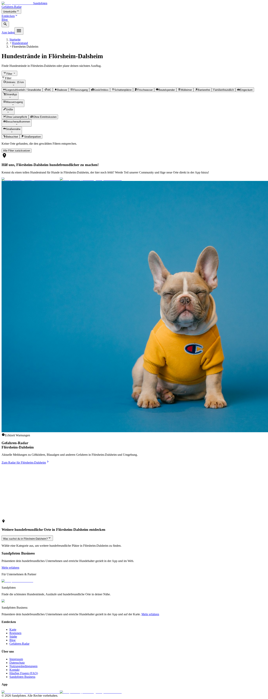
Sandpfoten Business (22, 676)
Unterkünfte (9, 11)
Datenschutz (17, 662)
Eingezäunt (246, 89)
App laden (8, 32)
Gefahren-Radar (12, 6)
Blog (5, 19)
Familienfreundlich (223, 89)
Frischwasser (145, 89)
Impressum (16, 659)
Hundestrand (20, 43)
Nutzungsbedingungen (23, 666)
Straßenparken (32, 136)
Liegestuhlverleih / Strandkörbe (23, 89)
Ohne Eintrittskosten (45, 117)
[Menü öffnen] (19, 31)
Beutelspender (167, 89)
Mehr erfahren (10, 567)
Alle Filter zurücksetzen (16, 150)
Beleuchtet (12, 136)
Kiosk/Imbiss (101, 89)
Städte (13, 636)
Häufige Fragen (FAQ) (23, 673)
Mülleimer (186, 89)
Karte (12, 629)
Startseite (15, 39)
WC (49, 89)
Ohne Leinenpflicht (16, 117)
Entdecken (8, 16)
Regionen (15, 633)
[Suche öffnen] (5, 24)
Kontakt (14, 669)
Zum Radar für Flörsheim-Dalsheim (24, 462)
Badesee (62, 89)
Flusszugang (80, 89)
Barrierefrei (204, 89)
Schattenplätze (122, 89)
